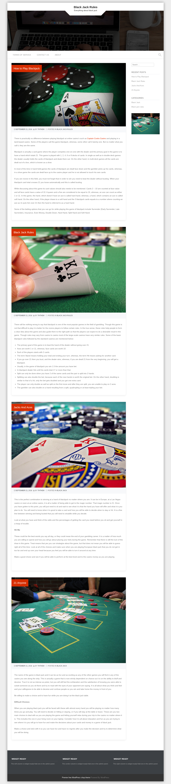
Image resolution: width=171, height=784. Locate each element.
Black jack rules (65, 129)
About (58, 55)
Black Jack (62, 490)
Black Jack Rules (85, 7)
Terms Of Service (22, 55)
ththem (41, 129)
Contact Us (43, 55)
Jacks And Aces (23, 407)
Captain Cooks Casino (96, 138)
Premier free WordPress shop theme (76, 778)
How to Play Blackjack (27, 68)
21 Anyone (20, 582)
